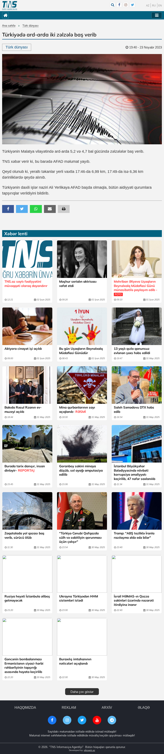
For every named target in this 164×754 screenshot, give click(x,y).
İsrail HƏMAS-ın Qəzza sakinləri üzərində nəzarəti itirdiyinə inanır (134, 600)
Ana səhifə (8, 25)
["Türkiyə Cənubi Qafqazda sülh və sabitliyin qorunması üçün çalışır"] (82, 511)
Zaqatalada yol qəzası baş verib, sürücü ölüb (24, 535)
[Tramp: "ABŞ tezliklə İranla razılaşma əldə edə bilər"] (137, 511)
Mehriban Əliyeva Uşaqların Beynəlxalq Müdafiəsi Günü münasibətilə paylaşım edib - (135, 287)
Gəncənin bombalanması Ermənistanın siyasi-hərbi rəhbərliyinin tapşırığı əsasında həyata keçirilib (23, 665)
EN (160, 5)
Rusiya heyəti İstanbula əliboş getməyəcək (27, 598)
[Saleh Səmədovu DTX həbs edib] (137, 385)
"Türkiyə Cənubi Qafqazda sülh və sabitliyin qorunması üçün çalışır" (80, 537)
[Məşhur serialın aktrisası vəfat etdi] (82, 259)
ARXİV (107, 707)
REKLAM (69, 707)
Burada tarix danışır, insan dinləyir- (24, 468)
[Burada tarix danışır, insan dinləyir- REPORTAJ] (27, 444)
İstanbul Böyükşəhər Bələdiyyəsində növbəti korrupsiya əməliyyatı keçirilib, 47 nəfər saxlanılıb (134, 472)
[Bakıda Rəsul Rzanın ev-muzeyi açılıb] (27, 385)
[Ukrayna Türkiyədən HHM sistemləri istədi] (82, 574)
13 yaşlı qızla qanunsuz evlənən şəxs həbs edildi (132, 351)
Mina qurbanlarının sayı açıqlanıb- (77, 409)
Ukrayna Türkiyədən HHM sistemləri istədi (78, 598)
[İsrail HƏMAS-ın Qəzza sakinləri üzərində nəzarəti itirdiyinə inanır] (137, 574)
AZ (147, 5)
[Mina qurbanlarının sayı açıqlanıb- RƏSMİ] (82, 385)
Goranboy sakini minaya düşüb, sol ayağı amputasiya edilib (81, 470)
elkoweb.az (89, 750)
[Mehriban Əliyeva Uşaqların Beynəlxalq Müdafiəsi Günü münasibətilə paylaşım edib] (137, 259)
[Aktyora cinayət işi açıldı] (27, 326)
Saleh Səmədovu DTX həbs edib (134, 409)
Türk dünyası (30, 25)
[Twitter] (132, 4)
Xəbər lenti (15, 233)
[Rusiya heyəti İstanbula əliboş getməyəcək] (27, 574)
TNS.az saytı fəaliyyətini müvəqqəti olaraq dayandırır (25, 283)
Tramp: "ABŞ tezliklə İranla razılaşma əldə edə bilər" (134, 535)
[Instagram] (125, 4)
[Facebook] (119, 4)
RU (154, 5)
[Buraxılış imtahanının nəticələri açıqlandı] (82, 637)
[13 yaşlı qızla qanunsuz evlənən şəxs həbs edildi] (137, 326)
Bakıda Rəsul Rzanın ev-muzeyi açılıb (23, 409)
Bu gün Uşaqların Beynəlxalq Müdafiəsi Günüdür (81, 351)
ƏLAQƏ (144, 707)
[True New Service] (9, 5)
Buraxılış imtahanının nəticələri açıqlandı (75, 661)
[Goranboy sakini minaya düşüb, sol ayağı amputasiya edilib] (82, 444)
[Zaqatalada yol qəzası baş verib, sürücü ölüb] (27, 511)
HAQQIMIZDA (25, 707)
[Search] (112, 4)
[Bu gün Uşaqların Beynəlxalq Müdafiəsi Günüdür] (82, 326)
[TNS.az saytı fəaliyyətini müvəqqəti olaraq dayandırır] (27, 259)
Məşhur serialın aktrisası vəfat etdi (78, 283)
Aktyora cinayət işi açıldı (23, 349)
